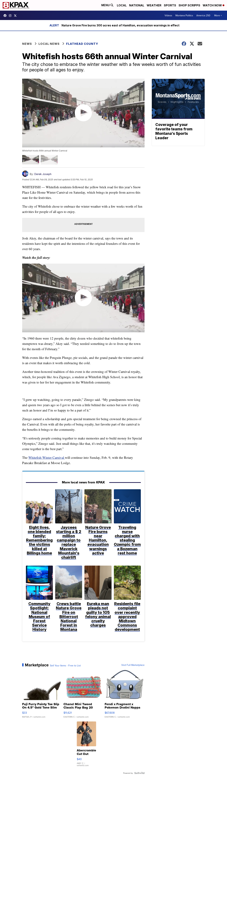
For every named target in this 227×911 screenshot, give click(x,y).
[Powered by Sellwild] (139, 773)
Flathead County (82, 44)
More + (218, 15)
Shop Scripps (189, 5)
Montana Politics (184, 15)
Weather (154, 5)
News (27, 44)
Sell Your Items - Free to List (65, 665)
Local (122, 5)
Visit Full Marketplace (133, 665)
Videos (168, 15)
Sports (170, 5)
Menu (105, 5)
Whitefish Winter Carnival (46, 457)
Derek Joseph (42, 174)
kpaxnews (16, 15)
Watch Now (213, 5)
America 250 (203, 15)
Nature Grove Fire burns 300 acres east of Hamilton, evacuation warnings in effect (120, 25)
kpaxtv (6, 15)
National (136, 5)
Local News (49, 44)
